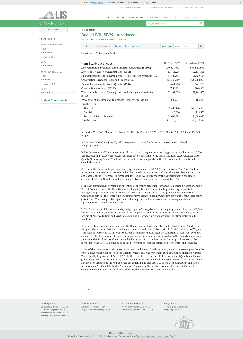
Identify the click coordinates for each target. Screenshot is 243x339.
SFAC (145, 307)
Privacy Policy (166, 8)
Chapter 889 (49, 84)
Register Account (190, 8)
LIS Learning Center (151, 8)
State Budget (152, 17)
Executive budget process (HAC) (52, 310)
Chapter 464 (49, 56)
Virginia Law (166, 17)
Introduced (48, 52)
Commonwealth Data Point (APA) (52, 313)
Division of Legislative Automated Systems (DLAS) (155, 336)
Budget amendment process (92, 307)
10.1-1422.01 (176, 229)
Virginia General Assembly (131, 8)
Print (119, 46)
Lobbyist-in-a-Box (125, 333)
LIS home (178, 8)
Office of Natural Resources (105, 39)
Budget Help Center (171, 310)
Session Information (116, 17)
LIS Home (113, 333)
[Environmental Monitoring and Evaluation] (84, 46)
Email (136, 46)
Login (201, 8)
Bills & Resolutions (135, 17)
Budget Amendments (54, 100)
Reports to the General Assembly (188, 17)
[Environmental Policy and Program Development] (91, 46)
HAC (140, 307)
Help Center (97, 2)
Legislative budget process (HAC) (53, 307)
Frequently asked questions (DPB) (53, 316)
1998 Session (53, 29)
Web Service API (183, 307)
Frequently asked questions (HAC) (94, 310)
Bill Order (85, 39)
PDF (128, 46)
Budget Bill (153, 23)
